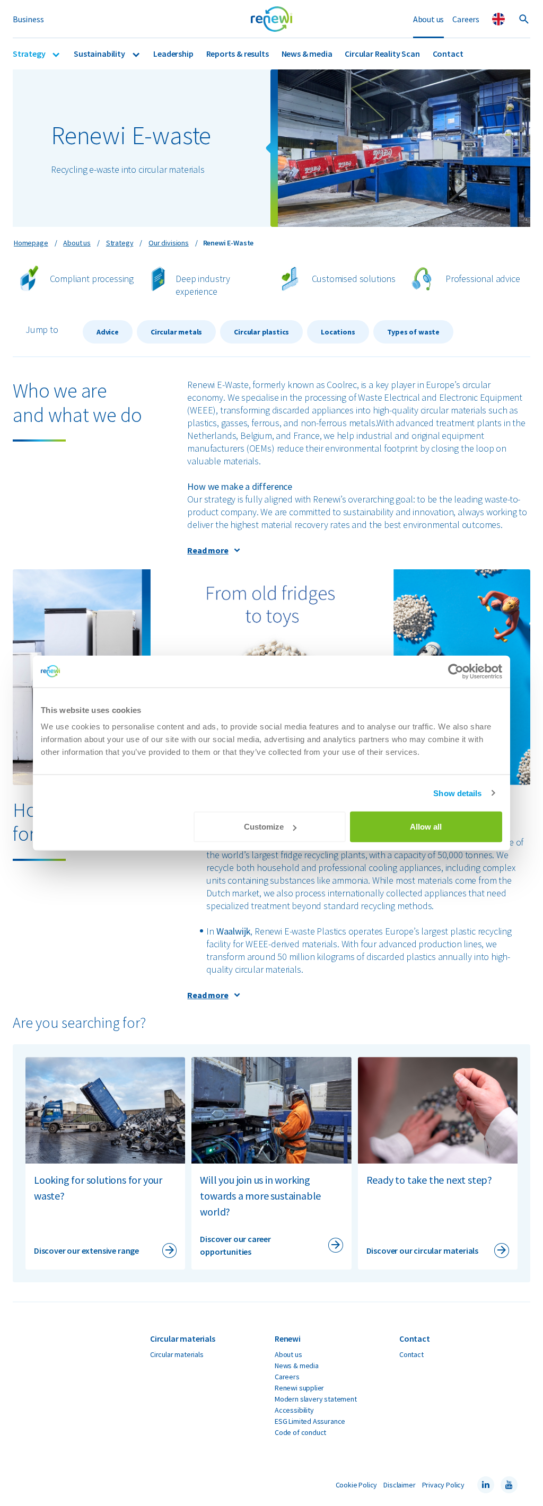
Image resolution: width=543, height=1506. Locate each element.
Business (28, 19)
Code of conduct (300, 1432)
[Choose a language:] (498, 19)
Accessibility (294, 1410)
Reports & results (237, 53)
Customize (264, 826)
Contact (448, 53)
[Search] (524, 19)
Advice (108, 332)
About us (428, 19)
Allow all (426, 826)
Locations (338, 332)
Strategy (30, 53)
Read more (207, 550)
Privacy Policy (443, 1485)
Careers (465, 19)
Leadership (173, 53)
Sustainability (100, 53)
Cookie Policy (357, 1485)
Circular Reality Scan (382, 53)
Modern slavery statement (316, 1399)
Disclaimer (399, 1485)
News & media (307, 53)
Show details (457, 792)
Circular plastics (261, 332)
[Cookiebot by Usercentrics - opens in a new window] (455, 671)
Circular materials (177, 1354)
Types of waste (413, 332)
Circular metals (176, 332)
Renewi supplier (299, 1388)
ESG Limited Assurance (310, 1421)
